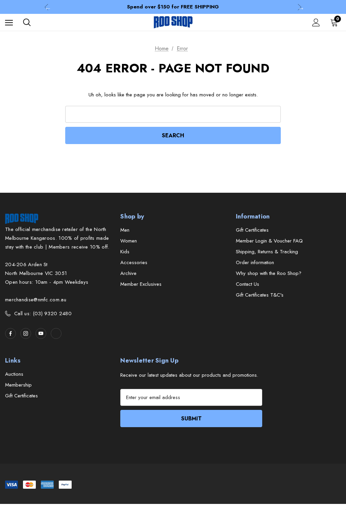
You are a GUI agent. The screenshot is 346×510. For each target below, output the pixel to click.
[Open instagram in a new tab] (25, 333)
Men (124, 230)
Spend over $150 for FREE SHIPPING (173, 7)
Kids (124, 251)
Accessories (133, 262)
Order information (255, 262)
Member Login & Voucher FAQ (269, 241)
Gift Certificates (252, 230)
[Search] (27, 22)
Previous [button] (46, 7)
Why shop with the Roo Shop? (268, 273)
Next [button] (299, 7)
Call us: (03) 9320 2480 (43, 313)
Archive (128, 273)
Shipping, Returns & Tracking (267, 251)
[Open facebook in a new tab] (10, 333)
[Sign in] (316, 22)
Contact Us (247, 284)
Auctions (14, 374)
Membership (18, 385)
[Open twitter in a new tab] (56, 333)
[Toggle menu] (9, 22)
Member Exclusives (141, 284)
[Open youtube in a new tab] (40, 333)
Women (128, 241)
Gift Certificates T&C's (259, 295)
